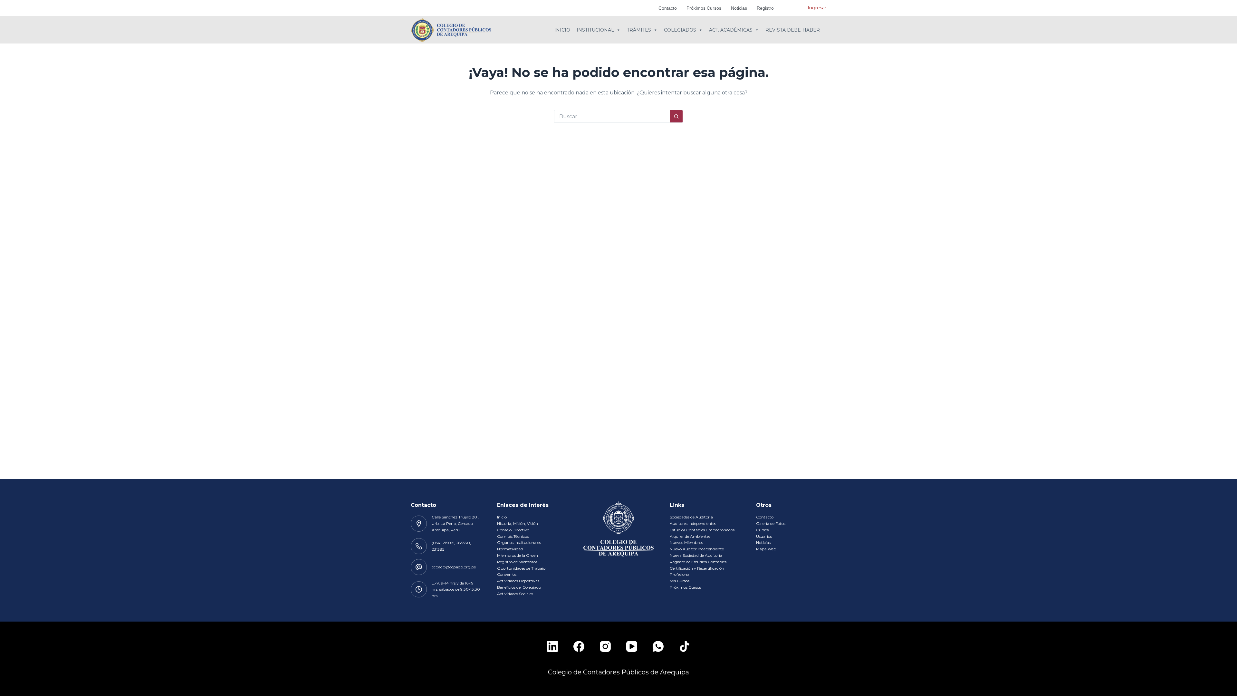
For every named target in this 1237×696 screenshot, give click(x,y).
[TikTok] (684, 646)
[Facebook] (578, 646)
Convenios (506, 574)
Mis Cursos (679, 580)
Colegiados (680, 30)
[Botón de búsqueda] (676, 116)
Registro (765, 8)
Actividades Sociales (515, 593)
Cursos (762, 529)
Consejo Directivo (513, 529)
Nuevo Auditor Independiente (697, 548)
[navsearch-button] (793, 8)
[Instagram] (605, 646)
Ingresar (817, 8)
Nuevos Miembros (686, 542)
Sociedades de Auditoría (691, 517)
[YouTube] (631, 646)
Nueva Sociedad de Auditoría (696, 555)
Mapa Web (766, 548)
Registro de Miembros (517, 561)
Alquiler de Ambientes (690, 536)
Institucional (595, 30)
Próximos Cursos (703, 8)
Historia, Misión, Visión (517, 523)
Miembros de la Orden (517, 555)
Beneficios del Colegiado (519, 587)
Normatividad (510, 548)
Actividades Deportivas (518, 580)
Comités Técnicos (513, 536)
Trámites (639, 30)
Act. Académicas (731, 30)
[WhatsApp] (658, 646)
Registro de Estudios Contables (698, 561)
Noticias (739, 8)
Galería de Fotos (770, 523)
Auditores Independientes (693, 523)
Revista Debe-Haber (792, 30)
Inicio (562, 30)
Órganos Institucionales (519, 542)
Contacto (667, 8)
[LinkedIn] (552, 646)
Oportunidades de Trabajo (521, 568)
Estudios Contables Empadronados (702, 529)
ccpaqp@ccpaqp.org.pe (454, 567)
